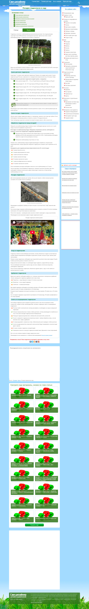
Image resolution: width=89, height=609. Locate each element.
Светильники (68, 64)
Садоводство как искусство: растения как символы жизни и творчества (22, 505)
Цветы (19, 380)
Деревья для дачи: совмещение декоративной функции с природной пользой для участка (22, 492)
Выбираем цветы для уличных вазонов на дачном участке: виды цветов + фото (46, 423)
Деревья (67, 89)
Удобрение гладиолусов (21, 24)
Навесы (67, 50)
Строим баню (35, 1)
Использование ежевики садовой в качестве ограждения (22, 409)
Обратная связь (34, 602)
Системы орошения (70, 85)
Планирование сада (69, 13)
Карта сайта (39, 602)
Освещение (67, 62)
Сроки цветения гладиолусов (22, 15)
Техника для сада (46, 1)
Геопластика (68, 107)
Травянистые (68, 94)
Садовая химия (69, 118)
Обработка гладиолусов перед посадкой (25, 18)
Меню (1, 604)
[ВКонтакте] (30, 342)
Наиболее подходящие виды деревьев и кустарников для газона (21, 450)
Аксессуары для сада (71, 35)
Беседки (67, 41)
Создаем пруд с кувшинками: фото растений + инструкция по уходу (46, 436)
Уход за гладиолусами (21, 22)
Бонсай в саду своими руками (43, 408)
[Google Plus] (38, 342)
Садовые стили (68, 15)
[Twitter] (32, 342)
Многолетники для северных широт (69, 185)
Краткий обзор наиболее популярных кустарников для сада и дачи (20, 478)
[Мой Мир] (36, 342)
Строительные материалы (72, 113)
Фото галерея (57, 1)
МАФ (65, 40)
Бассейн (67, 83)
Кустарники (68, 91)
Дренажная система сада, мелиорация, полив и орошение (72, 103)
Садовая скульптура (70, 52)
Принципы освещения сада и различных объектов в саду (71, 67)
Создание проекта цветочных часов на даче (22, 422)
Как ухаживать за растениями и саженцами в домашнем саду (46, 505)
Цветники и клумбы (70, 27)
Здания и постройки (70, 23)
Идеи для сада (67, 1)
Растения (15, 380)
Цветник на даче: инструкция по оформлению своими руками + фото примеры (44, 464)
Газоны (67, 25)
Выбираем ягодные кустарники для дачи (21, 395)
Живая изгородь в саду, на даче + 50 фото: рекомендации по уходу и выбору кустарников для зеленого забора (22, 464)
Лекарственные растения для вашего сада (46, 518)
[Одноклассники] (34, 342)
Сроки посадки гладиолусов (22, 16)
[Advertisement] (34, 363)
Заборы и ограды (69, 31)
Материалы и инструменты (71, 110)
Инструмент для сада (71, 116)
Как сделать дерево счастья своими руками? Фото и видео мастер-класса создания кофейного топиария (69, 173)
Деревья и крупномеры (71, 29)
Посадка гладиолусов (21, 20)
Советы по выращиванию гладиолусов (24, 26)
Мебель (67, 46)
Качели (67, 48)
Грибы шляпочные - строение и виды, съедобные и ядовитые (21, 519)
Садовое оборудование (71, 111)
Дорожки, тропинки (70, 33)
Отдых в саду (68, 37)
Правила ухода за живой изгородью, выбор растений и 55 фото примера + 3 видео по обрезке (46, 396)
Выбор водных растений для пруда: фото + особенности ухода (22, 436)
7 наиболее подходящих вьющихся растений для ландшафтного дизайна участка (45, 451)
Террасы (67, 44)
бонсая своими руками (47, 335)
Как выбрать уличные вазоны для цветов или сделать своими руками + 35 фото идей (46, 491)
